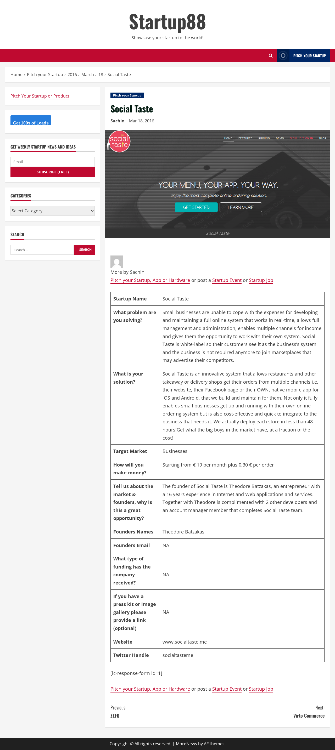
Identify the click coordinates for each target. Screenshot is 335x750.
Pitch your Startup (127, 95)
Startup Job (261, 280)
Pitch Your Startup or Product (39, 96)
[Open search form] (271, 55)
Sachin (117, 121)
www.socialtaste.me (185, 642)
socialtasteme (178, 655)
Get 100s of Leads (31, 123)
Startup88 (167, 21)
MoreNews (186, 744)
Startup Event (227, 280)
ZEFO (118, 711)
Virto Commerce (309, 711)
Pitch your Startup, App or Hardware (150, 280)
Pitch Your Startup (309, 55)
